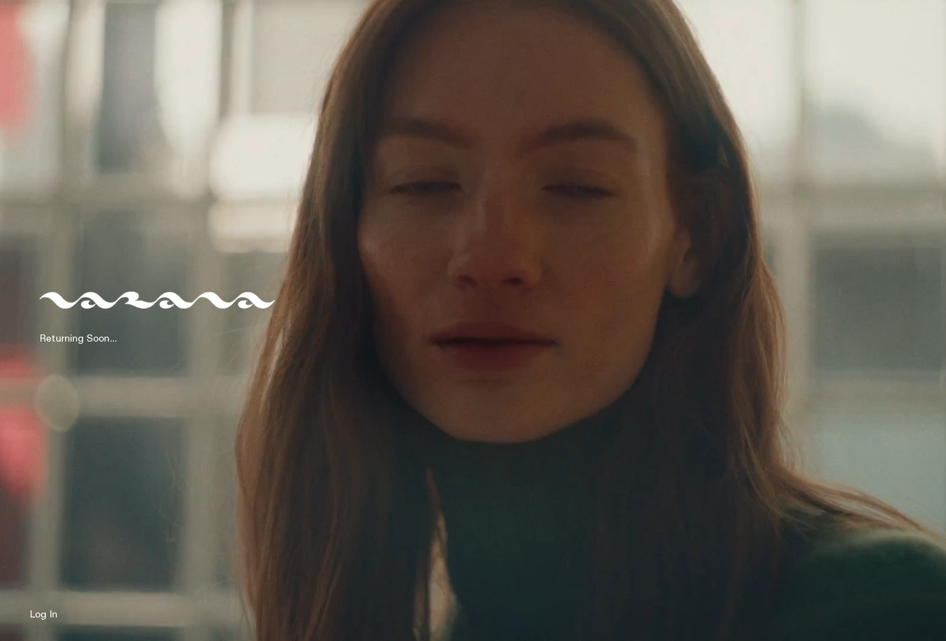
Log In (43, 615)
